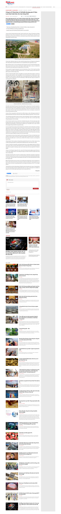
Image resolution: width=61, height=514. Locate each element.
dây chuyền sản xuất (25, 176)
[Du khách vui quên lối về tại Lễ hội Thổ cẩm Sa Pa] (12, 384)
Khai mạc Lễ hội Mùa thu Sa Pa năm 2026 (28, 483)
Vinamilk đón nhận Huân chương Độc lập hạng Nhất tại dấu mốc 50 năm (10, 217)
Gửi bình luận (36, 188)
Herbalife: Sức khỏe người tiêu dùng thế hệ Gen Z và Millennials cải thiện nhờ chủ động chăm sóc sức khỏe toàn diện (11, 230)
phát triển (34, 175)
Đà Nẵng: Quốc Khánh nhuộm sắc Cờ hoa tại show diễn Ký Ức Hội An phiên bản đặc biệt (15, 253)
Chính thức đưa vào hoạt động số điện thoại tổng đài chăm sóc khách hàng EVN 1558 (34, 218)
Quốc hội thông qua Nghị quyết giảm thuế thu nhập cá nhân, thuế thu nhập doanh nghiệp (29, 287)
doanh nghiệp (30, 175)
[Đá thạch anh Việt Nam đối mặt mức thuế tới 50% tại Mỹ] (12, 476)
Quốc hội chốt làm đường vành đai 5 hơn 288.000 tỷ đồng (28, 297)
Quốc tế (20, 307)
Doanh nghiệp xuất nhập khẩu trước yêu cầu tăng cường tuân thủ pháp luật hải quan (22, 204)
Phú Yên (18, 175)
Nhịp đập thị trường (22, 361)
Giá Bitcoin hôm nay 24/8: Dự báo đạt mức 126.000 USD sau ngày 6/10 (28, 453)
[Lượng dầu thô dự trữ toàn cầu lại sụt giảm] (12, 310)
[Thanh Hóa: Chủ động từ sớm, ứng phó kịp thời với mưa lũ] (12, 278)
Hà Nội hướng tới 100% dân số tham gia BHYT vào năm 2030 (29, 494)
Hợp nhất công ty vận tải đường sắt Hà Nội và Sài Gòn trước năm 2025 (17, 30)
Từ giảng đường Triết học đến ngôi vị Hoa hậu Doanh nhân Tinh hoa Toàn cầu (29, 391)
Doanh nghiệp (20, 10)
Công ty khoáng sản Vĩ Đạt (24, 175)
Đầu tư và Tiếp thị (21, 373)
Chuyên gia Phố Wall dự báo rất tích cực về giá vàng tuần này (28, 359)
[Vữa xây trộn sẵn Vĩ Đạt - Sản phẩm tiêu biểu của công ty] (14, 91)
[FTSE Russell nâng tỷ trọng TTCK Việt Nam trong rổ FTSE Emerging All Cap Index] (12, 426)
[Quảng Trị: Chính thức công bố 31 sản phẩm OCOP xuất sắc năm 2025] (34, 240)
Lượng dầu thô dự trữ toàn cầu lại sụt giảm (28, 306)
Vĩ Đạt (16, 175)
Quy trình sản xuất (18, 176)
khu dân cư (14, 176)
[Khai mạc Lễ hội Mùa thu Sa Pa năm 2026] (12, 486)
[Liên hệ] (16, 173)
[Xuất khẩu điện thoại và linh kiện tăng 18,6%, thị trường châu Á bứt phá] (12, 446)
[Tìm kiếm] (53, 7)
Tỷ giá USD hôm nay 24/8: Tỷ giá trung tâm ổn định (29, 349)
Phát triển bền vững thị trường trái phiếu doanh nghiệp (28, 411)
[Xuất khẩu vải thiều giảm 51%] (12, 436)
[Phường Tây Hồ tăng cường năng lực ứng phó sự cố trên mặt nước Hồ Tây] (12, 342)
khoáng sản (13, 175)
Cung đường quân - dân (24, 328)
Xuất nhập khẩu (21, 445)
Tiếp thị (20, 383)
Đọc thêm (8, 262)
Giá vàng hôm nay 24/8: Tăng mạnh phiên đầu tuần (29, 401)
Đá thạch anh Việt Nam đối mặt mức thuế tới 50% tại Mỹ (29, 473)
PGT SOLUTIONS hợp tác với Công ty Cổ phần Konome (15, 28)
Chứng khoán (21, 425)
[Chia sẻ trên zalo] (15, 173)
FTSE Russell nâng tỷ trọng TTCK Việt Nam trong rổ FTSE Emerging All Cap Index (28, 423)
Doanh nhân (25, 10)
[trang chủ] (6, 7)
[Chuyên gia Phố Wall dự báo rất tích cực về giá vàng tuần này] (12, 362)
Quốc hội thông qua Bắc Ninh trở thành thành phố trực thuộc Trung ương (29, 265)
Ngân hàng (20, 351)
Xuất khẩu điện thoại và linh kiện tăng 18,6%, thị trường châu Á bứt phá (29, 443)
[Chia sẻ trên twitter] (13, 173)
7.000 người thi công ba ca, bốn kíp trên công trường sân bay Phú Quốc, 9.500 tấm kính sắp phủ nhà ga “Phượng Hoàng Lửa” (29, 371)
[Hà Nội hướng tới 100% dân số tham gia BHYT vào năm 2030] (12, 496)
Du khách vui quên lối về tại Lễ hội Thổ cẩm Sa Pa (29, 381)
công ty (10, 175)
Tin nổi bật (8, 235)
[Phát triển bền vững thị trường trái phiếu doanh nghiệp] (12, 414)
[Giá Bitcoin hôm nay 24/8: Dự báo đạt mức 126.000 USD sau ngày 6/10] (12, 456)
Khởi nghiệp (29, 10)
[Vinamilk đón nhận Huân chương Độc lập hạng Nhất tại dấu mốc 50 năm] (11, 212)
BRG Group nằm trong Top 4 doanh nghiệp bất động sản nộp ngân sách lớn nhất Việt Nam (22, 218)
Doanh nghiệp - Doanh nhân (12, 10)
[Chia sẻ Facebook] (8, 24)
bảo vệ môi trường (9, 176)
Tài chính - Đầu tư (21, 413)
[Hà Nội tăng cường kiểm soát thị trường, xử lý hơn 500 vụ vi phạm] (12, 466)
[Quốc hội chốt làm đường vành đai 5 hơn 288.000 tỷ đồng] (12, 299)
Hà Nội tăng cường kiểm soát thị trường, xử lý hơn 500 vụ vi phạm (29, 463)
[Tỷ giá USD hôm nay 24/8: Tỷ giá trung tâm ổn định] (12, 352)
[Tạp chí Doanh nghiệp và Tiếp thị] (10, 2)
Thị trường (20, 475)
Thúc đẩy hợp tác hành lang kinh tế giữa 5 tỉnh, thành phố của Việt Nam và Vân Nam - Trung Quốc (28, 318)
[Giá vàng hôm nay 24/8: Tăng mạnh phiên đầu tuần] (12, 404)
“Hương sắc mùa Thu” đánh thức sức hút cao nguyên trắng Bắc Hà (34, 251)
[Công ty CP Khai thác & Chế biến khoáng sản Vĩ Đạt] (23, 48)
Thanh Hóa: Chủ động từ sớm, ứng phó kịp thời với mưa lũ (28, 275)
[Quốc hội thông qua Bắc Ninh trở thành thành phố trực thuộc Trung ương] (12, 268)
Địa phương (20, 320)
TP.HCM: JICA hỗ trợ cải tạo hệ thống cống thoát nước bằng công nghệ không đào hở (11, 205)
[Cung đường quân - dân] (12, 332)
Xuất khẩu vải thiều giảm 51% (25, 432)
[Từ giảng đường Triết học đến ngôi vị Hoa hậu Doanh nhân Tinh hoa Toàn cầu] (12, 394)
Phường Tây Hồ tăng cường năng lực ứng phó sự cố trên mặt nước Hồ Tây (29, 339)
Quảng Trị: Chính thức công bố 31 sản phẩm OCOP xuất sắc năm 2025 (34, 246)
